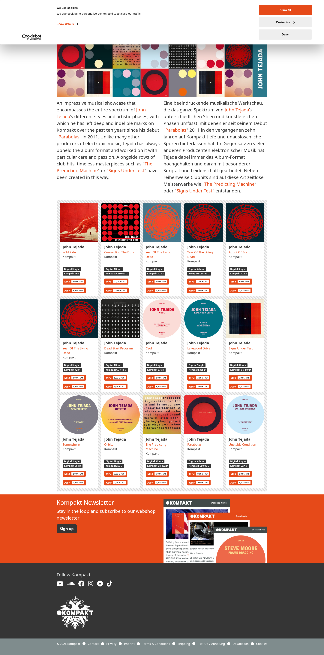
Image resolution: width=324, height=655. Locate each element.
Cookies (261, 644)
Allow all (285, 9)
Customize (283, 22)
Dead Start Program (118, 348)
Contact (93, 644)
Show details (65, 24)
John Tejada (237, 110)
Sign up (67, 528)
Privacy (111, 644)
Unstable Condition (242, 444)
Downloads (240, 644)
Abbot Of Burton (240, 252)
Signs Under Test (126, 170)
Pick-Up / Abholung (211, 644)
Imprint (129, 644)
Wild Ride (69, 252)
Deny (285, 34)
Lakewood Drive (198, 348)
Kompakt (69, 257)
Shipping (184, 644)
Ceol (149, 348)
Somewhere (71, 444)
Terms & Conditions (156, 644)
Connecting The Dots (119, 252)
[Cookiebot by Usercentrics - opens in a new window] (31, 37)
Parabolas (69, 137)
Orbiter (109, 444)
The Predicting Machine (229, 184)
